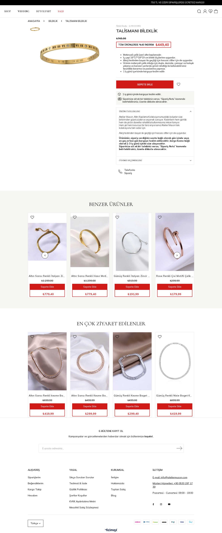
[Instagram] (161, 504)
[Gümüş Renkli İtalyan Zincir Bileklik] (132, 242)
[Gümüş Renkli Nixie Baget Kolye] (174, 361)
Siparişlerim (34, 477)
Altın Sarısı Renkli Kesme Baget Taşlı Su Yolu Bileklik (89, 395)
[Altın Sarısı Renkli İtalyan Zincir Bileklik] (47, 242)
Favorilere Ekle (32, 217)
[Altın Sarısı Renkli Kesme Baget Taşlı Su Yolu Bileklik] (89, 361)
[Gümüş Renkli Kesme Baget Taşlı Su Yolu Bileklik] (132, 361)
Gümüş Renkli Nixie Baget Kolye (174, 395)
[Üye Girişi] (205, 11)
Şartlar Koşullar (78, 495)
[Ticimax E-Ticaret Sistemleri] (111, 530)
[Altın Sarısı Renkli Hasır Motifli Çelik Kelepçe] (89, 242)
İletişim (115, 477)
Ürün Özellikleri (129, 111)
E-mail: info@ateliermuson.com (170, 477)
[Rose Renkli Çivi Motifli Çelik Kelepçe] (174, 242)
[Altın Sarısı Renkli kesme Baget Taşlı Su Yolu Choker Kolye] (47, 361)
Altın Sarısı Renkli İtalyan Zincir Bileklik (47, 276)
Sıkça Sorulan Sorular (81, 477)
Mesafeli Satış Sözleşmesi (84, 507)
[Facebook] (153, 504)
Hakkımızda (117, 483)
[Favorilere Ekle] (178, 84)
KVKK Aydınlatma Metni (82, 501)
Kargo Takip (34, 489)
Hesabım (32, 495)
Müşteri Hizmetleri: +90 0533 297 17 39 (173, 485)
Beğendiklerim (35, 483)
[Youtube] (169, 504)
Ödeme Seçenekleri (130, 160)
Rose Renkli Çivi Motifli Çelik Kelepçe (174, 276)
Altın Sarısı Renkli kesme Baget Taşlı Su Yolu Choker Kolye (47, 395)
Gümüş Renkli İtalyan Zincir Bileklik (132, 276)
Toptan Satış (118, 489)
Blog (113, 495)
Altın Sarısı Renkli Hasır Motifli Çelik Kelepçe (89, 276)
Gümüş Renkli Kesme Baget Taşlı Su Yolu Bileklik (132, 395)
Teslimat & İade (78, 483)
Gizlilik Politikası (78, 489)
